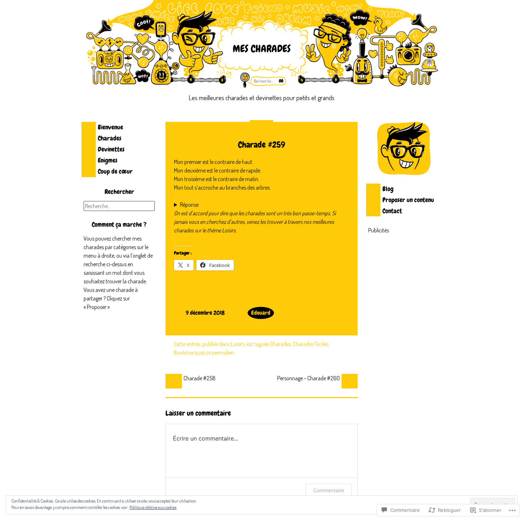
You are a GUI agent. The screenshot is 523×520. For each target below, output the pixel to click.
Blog (387, 189)
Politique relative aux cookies (153, 507)
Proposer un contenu (408, 200)
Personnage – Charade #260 (308, 378)
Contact (392, 211)
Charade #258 (200, 378)
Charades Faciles (310, 343)
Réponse (189, 204)
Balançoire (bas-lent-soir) (201, 205)
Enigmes (107, 160)
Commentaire (328, 490)
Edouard (260, 312)
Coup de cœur (115, 171)
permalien (223, 352)
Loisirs (237, 343)
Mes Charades (262, 48)
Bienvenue (110, 127)
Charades (109, 138)
